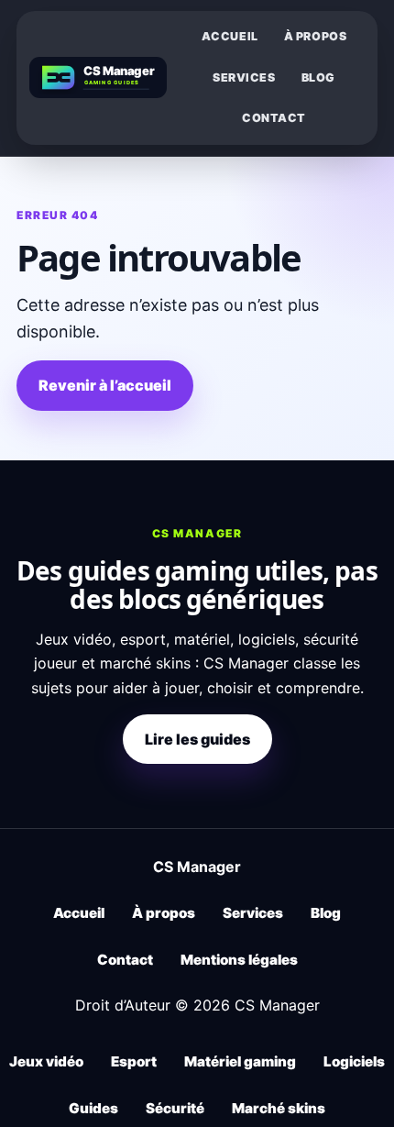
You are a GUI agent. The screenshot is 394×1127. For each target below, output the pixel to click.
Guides (93, 1108)
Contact (274, 118)
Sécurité (175, 1108)
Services (244, 77)
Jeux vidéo (46, 1061)
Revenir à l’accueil (104, 385)
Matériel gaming (240, 1061)
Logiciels (354, 1061)
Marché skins (278, 1108)
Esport (134, 1061)
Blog (318, 77)
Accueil (230, 36)
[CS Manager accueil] (98, 77)
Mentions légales (239, 959)
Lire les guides (197, 739)
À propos (315, 36)
